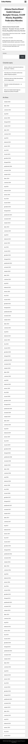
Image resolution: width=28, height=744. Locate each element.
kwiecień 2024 (7, 190)
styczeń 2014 (7, 687)
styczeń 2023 (7, 251)
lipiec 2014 (6, 662)
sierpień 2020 (7, 368)
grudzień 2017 (7, 497)
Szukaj (4, 53)
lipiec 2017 (6, 517)
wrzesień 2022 (7, 267)
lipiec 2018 (6, 469)
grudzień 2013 (7, 691)
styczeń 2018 (7, 493)
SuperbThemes (21, 740)
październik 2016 (8, 553)
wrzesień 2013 (7, 703)
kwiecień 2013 (7, 723)
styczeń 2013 (7, 735)
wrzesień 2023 (7, 218)
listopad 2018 (7, 453)
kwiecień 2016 (7, 578)
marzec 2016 (7, 582)
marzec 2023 (7, 243)
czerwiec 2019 (7, 424)
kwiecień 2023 (7, 239)
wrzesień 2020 (7, 364)
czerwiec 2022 (7, 279)
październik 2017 (8, 505)
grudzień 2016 (7, 545)
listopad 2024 (7, 162)
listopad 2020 (7, 356)
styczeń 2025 (7, 154)
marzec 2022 (7, 291)
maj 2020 (6, 380)
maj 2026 (6, 113)
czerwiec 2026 (7, 109)
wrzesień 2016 (7, 557)
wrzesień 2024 (7, 170)
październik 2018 (8, 457)
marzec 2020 (7, 388)
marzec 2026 (7, 118)
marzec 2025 (7, 146)
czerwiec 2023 (7, 231)
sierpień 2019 (7, 416)
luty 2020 (6, 392)
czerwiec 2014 (7, 667)
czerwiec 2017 (7, 521)
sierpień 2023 (7, 222)
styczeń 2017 (7, 541)
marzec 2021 (7, 339)
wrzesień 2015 (7, 606)
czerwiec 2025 (7, 134)
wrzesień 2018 (7, 461)
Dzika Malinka (6, 2)
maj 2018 (6, 477)
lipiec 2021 (6, 323)
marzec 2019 (7, 436)
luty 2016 (6, 586)
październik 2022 (8, 263)
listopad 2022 (7, 259)
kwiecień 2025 (7, 142)
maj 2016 (6, 574)
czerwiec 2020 (7, 376)
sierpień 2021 (7, 319)
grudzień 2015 (7, 594)
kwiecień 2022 (7, 287)
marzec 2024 (7, 194)
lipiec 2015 (6, 614)
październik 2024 (8, 166)
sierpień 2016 (7, 562)
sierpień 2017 (7, 513)
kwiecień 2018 (7, 481)
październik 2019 (8, 408)
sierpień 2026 (7, 101)
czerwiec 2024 (7, 182)
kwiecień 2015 (7, 626)
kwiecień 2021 (7, 335)
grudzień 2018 (7, 448)
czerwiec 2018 (7, 473)
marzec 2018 (7, 485)
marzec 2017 (7, 533)
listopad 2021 (7, 307)
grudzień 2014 (7, 642)
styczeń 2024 (7, 202)
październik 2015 (8, 602)
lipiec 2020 (6, 372)
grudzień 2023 (7, 206)
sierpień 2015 (7, 610)
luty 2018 (6, 489)
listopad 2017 (7, 501)
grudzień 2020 (7, 352)
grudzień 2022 (7, 255)
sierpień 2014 (7, 658)
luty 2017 (6, 537)
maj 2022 (6, 283)
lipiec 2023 (6, 226)
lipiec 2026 (6, 105)
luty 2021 (6, 344)
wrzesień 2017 (7, 509)
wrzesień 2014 (7, 654)
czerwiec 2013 (7, 715)
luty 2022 (6, 295)
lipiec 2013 (6, 711)
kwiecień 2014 (7, 675)
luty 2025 (6, 150)
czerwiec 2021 (7, 327)
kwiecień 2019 (7, 432)
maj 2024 (6, 186)
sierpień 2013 (7, 707)
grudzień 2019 (7, 400)
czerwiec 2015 (7, 618)
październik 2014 (8, 650)
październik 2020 (8, 360)
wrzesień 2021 (7, 315)
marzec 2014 (7, 679)
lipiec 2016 (6, 566)
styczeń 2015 (7, 638)
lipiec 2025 (6, 130)
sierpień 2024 (7, 174)
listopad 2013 (7, 695)
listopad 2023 (7, 210)
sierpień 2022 (7, 271)
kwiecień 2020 (7, 384)
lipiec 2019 (6, 420)
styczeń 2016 (7, 590)
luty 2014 (6, 683)
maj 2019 (6, 428)
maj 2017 (6, 525)
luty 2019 (6, 440)
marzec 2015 (7, 630)
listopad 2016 (7, 549)
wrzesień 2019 (7, 412)
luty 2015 (6, 634)
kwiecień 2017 (7, 529)
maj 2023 (6, 235)
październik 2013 (8, 699)
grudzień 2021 (7, 303)
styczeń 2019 (7, 444)
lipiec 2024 (6, 178)
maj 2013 (6, 719)
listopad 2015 (7, 598)
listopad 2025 (7, 122)
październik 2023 (8, 214)
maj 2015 (6, 622)
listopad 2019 (7, 404)
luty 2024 (6, 198)
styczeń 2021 (7, 348)
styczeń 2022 (7, 299)
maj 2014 (6, 671)
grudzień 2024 (7, 158)
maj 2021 (6, 331)
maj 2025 (6, 138)
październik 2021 (8, 311)
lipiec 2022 (6, 275)
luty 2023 (6, 247)
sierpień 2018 (7, 465)
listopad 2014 (7, 646)
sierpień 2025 (7, 126)
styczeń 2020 (7, 396)
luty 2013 (6, 731)
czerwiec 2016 (7, 570)
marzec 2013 (7, 727)
